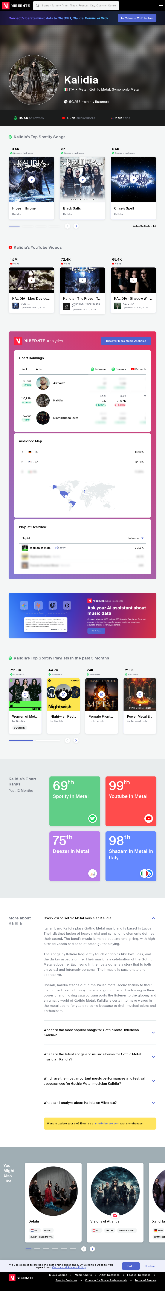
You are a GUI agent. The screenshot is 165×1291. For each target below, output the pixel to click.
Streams (121, 369)
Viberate (16, 5)
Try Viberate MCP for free (137, 18)
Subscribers (142, 369)
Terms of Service (145, 1280)
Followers (100, 369)
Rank (24, 369)
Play (31, 179)
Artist (39, 369)
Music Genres (58, 1275)
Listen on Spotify (142, 226)
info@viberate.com (107, 1123)
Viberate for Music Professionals (106, 1280)
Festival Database (139, 1275)
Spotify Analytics (67, 1280)
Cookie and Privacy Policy (69, 1267)
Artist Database (109, 1275)
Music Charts (83, 1275)
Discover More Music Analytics (126, 341)
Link (56, 548)
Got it (130, 1266)
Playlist (25, 538)
